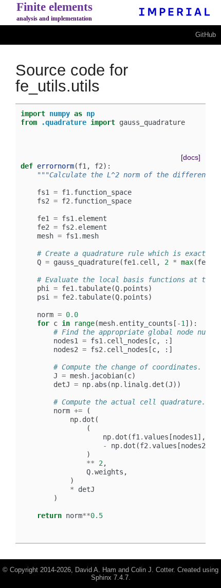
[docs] (190, 157)
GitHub (205, 35)
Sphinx (101, 577)
